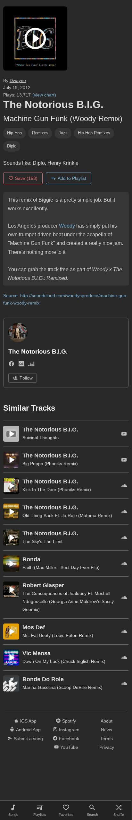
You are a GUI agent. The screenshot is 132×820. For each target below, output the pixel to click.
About (106, 721)
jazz (63, 132)
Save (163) (26, 178)
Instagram (69, 729)
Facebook (69, 738)
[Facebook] (11, 365)
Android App (28, 729)
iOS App (28, 721)
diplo (11, 146)
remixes (40, 132)
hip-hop (14, 132)
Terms (106, 738)
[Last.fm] (21, 365)
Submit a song (28, 738)
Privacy (106, 747)
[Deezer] (31, 365)
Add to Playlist (72, 178)
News (106, 729)
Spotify (69, 721)
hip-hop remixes (94, 132)
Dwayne (18, 80)
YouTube (69, 747)
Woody (67, 226)
